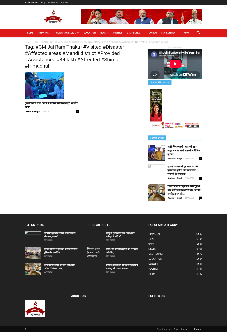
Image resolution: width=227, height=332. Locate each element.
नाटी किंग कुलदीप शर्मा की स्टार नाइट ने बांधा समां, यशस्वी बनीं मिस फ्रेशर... (184, 150)
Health (104, 32)
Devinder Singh (32, 111)
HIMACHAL (43, 32)
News (151, 238)
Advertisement (31, 2)
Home (30, 32)
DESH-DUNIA (133, 32)
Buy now (64, 2)
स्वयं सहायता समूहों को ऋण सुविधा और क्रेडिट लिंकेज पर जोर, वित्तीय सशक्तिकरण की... (184, 190)
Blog (43, 2)
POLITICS (117, 32)
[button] (198, 33)
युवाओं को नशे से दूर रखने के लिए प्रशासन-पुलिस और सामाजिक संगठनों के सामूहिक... (183, 170)
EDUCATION (90, 32)
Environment (169, 32)
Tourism (152, 32)
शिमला (151, 243)
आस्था (186, 32)
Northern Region (66, 32)
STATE (152, 248)
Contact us (52, 2)
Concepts (153, 263)
